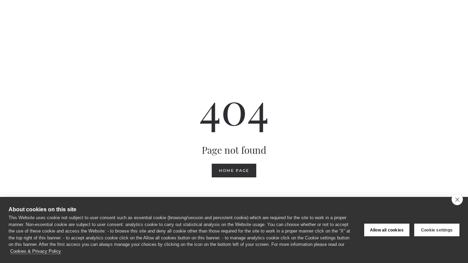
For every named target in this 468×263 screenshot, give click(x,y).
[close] (457, 199)
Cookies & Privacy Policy (35, 251)
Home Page (234, 170)
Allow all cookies (387, 230)
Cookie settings (437, 230)
